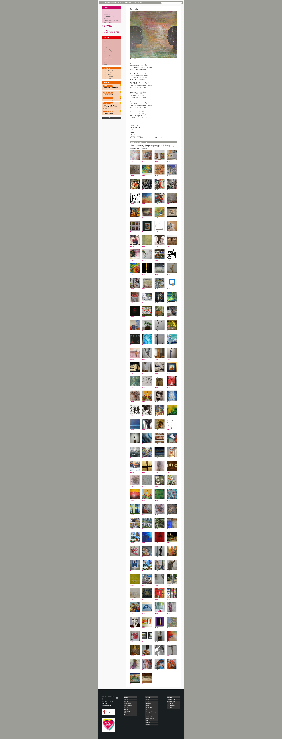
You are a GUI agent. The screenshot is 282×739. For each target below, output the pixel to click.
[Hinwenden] (135, 381)
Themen (106, 37)
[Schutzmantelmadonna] (147, 664)
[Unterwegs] (135, 565)
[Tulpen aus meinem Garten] (172, 621)
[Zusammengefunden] (172, 650)
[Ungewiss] (159, 353)
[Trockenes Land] (135, 353)
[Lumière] (147, 268)
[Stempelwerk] (147, 480)
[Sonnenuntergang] (159, 452)
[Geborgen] (172, 424)
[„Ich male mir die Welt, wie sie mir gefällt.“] (147, 155)
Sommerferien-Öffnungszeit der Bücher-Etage (110, 88)
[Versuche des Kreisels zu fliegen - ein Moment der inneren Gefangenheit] (135, 635)
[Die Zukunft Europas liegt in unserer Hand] (159, 212)
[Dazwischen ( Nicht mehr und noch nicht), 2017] (172, 409)
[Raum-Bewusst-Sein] (172, 452)
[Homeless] (135, 282)
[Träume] (172, 240)
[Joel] (135, 296)
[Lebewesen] (135, 593)
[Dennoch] (147, 183)
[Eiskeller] (172, 508)
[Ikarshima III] (147, 593)
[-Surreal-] (159, 325)
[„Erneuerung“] (172, 367)
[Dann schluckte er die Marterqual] (135, 395)
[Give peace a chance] (159, 198)
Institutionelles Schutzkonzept (111, 20)
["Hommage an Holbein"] (147, 551)
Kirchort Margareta (108, 76)
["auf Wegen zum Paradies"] (147, 452)
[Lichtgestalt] (135, 508)
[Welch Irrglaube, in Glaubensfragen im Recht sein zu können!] (135, 409)
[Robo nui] (172, 169)
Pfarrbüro (106, 12)
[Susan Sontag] (135, 650)
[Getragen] (172, 268)
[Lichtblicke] (147, 212)
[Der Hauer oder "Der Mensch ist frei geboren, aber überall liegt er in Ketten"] (135, 438)
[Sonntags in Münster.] (172, 155)
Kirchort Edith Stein (108, 70)
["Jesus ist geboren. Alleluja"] (135, 198)
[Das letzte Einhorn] (147, 339)
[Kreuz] (159, 579)
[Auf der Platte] (147, 678)
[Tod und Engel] (135, 339)
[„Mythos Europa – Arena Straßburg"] (135, 466)
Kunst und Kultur (108, 56)
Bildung (105, 40)
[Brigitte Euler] (147, 508)
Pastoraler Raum (108, 22)
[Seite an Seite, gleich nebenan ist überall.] (159, 183)
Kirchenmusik (107, 54)
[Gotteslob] (135, 155)
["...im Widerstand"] (147, 226)
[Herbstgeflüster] (147, 198)
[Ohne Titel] (159, 339)
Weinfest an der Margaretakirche (110, 100)
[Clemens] (147, 282)
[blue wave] (147, 438)
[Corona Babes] (159, 296)
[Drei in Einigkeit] (172, 282)
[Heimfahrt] (159, 650)
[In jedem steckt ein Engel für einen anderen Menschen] (147, 367)
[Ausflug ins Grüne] (147, 240)
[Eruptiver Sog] (147, 169)
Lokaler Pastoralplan (108, 58)
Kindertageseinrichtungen (110, 52)
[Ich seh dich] (159, 367)
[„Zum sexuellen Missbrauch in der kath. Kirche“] (172, 198)
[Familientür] (159, 480)
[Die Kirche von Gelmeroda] (159, 409)
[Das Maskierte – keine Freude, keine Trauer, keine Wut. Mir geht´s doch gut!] (147, 579)
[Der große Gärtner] (172, 480)
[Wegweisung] (159, 593)
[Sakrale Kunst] (172, 537)
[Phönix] (135, 254)
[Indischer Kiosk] (159, 254)
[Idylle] (172, 254)
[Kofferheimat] (135, 325)
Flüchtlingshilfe (107, 48)
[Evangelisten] (135, 522)
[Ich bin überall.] (135, 452)
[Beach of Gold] (159, 621)
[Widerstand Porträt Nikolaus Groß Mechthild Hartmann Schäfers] (135, 621)
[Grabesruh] (159, 565)
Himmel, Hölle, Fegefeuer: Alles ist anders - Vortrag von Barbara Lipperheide (110, 107)
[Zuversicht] (172, 551)
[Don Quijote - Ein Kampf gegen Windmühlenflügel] (172, 325)
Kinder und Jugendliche (109, 50)
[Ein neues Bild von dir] (159, 240)
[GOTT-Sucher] (159, 395)
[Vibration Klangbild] (135, 678)
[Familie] (135, 607)
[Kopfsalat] (147, 325)
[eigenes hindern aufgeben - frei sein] (159, 226)
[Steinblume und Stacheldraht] (159, 466)
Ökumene (106, 64)
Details (132, 161)
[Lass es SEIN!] (159, 424)
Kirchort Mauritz (107, 78)
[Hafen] (172, 381)
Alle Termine (112, 118)
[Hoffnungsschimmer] (135, 424)
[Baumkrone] (159, 522)
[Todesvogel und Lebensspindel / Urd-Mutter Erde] (147, 621)
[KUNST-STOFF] (135, 183)
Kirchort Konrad (107, 74)
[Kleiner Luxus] (172, 183)
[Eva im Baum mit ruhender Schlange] (172, 579)
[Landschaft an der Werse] (147, 522)
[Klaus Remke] (135, 579)
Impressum (104, 703)
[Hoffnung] (147, 395)
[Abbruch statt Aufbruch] (147, 565)
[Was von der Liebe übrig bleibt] (135, 551)
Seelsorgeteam (107, 14)
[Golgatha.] (172, 466)
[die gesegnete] (135, 212)
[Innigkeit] (172, 226)
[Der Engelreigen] (172, 494)
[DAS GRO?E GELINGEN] (147, 296)
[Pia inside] (135, 367)
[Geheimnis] (159, 169)
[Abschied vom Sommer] (172, 635)
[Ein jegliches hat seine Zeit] (159, 664)
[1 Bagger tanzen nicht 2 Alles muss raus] (147, 635)
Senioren (106, 62)
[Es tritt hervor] (159, 537)
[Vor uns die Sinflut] (159, 607)
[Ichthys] (147, 607)
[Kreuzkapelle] (159, 311)
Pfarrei (106, 8)
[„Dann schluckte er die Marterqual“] (159, 508)
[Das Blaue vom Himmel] (147, 537)
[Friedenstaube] (172, 438)
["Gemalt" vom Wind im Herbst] (135, 268)
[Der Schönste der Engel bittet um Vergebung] (172, 565)
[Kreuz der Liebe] (147, 424)
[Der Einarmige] (172, 353)
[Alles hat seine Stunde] (172, 395)
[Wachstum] (135, 537)
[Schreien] (135, 240)
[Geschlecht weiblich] (135, 169)
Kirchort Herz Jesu (108, 72)
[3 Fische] (159, 438)
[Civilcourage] (172, 339)
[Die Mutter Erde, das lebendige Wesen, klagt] (159, 494)
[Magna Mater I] (147, 650)
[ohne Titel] (147, 254)
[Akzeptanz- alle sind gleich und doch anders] (159, 635)
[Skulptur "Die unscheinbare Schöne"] (159, 551)
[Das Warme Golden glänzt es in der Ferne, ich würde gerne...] (135, 494)
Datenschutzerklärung (106, 705)
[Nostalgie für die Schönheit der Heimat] (159, 282)
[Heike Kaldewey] (172, 522)
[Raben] (172, 311)
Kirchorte (107, 68)
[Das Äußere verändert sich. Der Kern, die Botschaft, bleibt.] (135, 226)
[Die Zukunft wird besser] (147, 381)
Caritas (105, 42)
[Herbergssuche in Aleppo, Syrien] (172, 607)
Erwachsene (107, 44)
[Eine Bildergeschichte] (172, 664)
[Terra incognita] (172, 212)
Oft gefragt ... (107, 10)
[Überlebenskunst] (172, 593)
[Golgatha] (147, 466)
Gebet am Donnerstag (108, 94)
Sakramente (106, 60)
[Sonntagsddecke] (147, 311)
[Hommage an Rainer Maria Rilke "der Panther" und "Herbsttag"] (159, 155)
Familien (106, 46)
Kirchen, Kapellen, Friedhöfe (110, 16)
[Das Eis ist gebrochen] (159, 268)
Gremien (106, 18)
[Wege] (135, 664)
